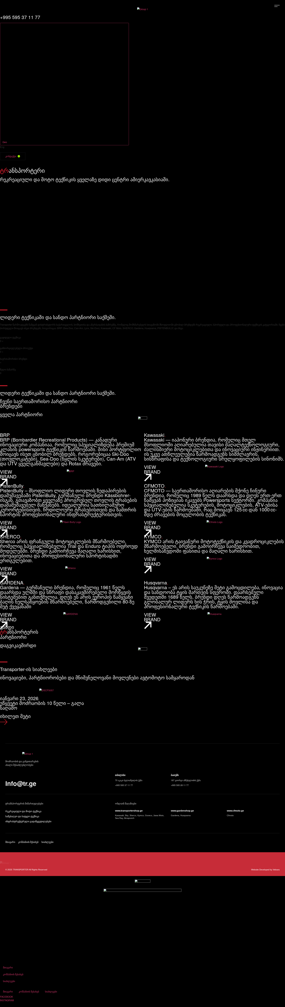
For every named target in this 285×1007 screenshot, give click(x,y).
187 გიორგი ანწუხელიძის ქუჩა (186, 780)
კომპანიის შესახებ (28, 842)
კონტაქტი (10, 156)
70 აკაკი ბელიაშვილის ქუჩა (128, 780)
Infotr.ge (20, 783)
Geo (5, 142)
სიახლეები (47, 842)
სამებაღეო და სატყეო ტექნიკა (22, 816)
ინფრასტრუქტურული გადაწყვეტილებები (28, 821)
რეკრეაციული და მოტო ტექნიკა (23, 811)
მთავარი (10, 842)
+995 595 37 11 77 (124, 785)
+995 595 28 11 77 (180, 785)
